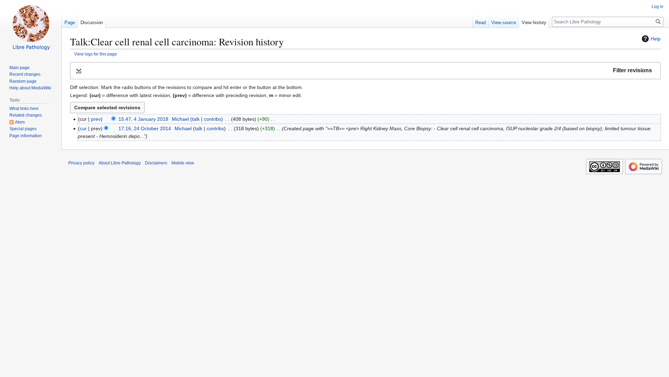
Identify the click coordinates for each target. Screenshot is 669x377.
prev (96, 119)
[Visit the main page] (31, 28)
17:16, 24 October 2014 (144, 128)
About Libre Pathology (120, 163)
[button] (365, 70)
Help (656, 39)
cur (83, 128)
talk (196, 119)
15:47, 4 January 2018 (143, 119)
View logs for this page (95, 54)
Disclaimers (156, 163)
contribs (212, 119)
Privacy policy (81, 163)
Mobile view (182, 163)
